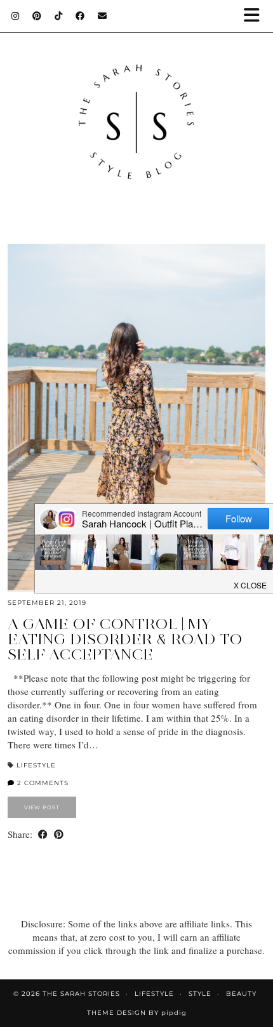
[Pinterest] (37, 16)
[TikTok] (59, 16)
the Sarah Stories (81, 994)
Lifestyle (36, 765)
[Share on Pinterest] (59, 834)
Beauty (241, 994)
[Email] (102, 16)
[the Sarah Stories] (136, 109)
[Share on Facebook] (43, 834)
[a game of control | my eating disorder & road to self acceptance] (136, 417)
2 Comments (42, 783)
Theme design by (137, 1013)
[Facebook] (80, 16)
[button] (256, 16)
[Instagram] (15, 16)
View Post (42, 807)
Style (200, 994)
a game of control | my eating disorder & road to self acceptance (125, 638)
